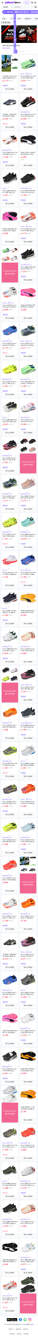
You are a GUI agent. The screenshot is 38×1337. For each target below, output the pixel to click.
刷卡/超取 (15, 40)
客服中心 (11, 1329)
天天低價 (15, 28)
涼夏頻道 (15, 32)
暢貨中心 (15, 20)
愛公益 (15, 48)
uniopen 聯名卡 (23, 12)
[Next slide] (17, 63)
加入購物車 (10, 89)
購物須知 (25, 1329)
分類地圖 (25, 1334)
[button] (17, 51)
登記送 (15, 16)
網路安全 (12, 1334)
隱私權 (19, 1334)
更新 (32, 1324)
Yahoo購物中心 (13, 2)
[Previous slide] (3, 63)
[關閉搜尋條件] (12, 7)
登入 (26, 2)
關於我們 (18, 1329)
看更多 (14, 51)
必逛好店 (15, 36)
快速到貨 (15, 24)
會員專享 (15, 44)
